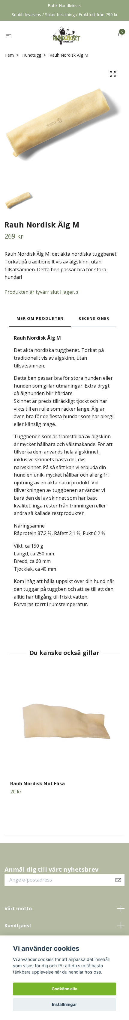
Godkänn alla (64, 988)
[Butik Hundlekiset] (65, 35)
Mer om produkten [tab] (40, 318)
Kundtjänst (18, 925)
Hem (9, 55)
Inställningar (64, 1004)
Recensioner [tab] (94, 318)
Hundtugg (31, 55)
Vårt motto (18, 908)
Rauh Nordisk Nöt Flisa (37, 783)
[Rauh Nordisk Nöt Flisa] (64, 726)
